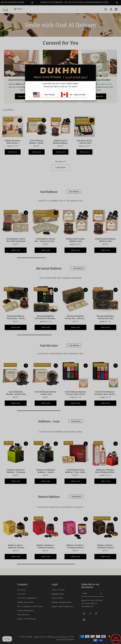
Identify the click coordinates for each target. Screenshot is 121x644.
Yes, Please (49, 94)
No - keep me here (77, 94)
